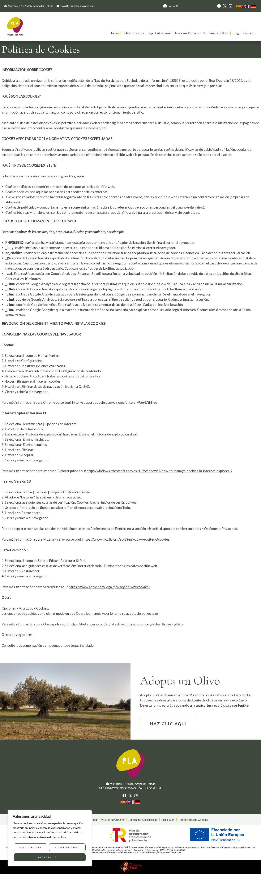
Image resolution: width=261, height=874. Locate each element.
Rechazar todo (67, 847)
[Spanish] (238, 6)
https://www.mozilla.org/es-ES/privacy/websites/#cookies (125, 539)
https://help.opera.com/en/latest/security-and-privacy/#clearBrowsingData (127, 624)
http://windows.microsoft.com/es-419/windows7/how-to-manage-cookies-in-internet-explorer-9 (159, 471)
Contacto (249, 33)
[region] (50, 838)
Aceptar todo (49, 857)
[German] (253, 6)
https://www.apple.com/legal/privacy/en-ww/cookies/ (109, 587)
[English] (243, 6)
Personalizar (30, 847)
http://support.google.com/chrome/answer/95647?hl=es (114, 402)
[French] (248, 6)
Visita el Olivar (219, 33)
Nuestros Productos (188, 33)
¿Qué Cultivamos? (159, 33)
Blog (236, 33)
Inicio (115, 33)
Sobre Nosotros (133, 33)
